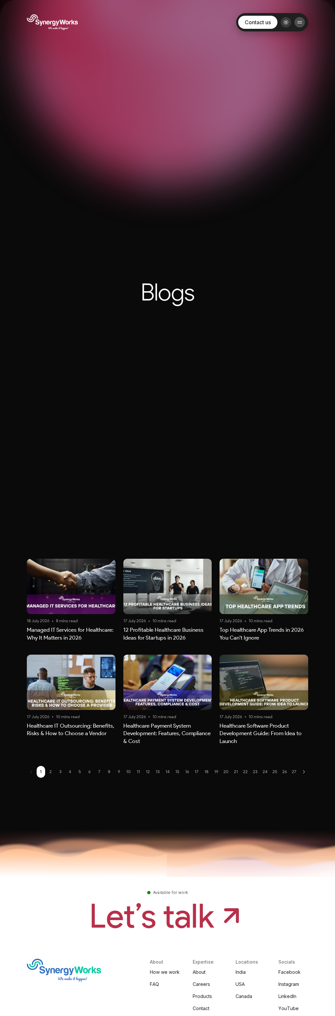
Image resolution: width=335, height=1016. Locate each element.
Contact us (258, 22)
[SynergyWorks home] (52, 22)
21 (236, 771)
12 (148, 771)
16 (187, 771)
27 (294, 771)
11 (138, 771)
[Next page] (304, 772)
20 (225, 771)
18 (206, 771)
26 (284, 771)
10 (128, 771)
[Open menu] (299, 22)
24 (265, 771)
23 (255, 771)
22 (245, 771)
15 (177, 771)
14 (168, 771)
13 (158, 771)
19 (216, 771)
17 (197, 771)
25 (275, 771)
